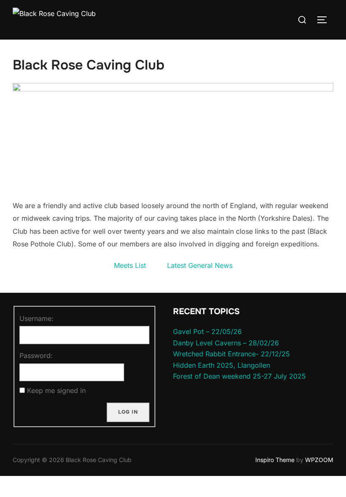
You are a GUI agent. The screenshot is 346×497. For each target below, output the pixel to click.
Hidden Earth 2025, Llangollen (221, 365)
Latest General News (199, 265)
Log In (128, 412)
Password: (36, 355)
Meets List (130, 265)
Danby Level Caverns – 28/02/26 (226, 343)
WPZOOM (319, 459)
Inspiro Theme (275, 459)
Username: (36, 318)
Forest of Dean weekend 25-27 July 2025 (239, 376)
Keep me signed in (56, 390)
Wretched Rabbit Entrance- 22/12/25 (231, 354)
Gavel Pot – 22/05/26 (207, 331)
